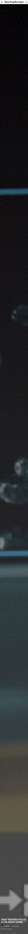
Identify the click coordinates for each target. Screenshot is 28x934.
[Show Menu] (1, 2)
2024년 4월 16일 (15, 926)
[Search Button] (26, 2)
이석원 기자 (7, 926)
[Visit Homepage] (14, 2)
